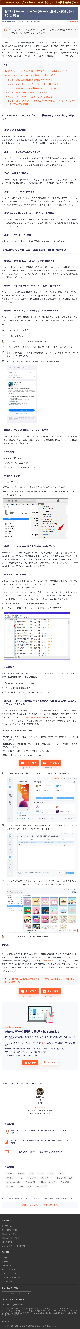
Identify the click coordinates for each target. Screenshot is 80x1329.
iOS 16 (61, 1174)
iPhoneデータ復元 (24, 1186)
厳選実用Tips (7, 1226)
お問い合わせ (7, 1265)
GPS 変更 (10, 1178)
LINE (20, 1178)
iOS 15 (51, 1174)
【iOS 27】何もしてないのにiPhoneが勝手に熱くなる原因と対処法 (36, 1152)
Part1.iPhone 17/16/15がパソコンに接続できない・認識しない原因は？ (36, 71)
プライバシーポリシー (10, 1273)
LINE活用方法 (7, 1242)
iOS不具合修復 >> (17, 1199)
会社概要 (5, 1257)
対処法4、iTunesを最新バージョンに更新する (27, 92)
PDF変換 (10, 1174)
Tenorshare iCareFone (34, 717)
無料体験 (32, 1062)
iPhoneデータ (46, 1178)
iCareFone (46, 960)
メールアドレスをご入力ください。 (16, 1293)
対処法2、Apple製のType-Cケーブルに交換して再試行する (33, 84)
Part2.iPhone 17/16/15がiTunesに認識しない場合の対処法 (30, 75)
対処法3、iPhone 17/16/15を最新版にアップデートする (32, 88)
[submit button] (28, 1293)
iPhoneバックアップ (48, 1182)
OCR (31, 1174)
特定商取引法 (7, 1281)
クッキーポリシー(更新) (11, 1277)
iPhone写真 (32, 1178)
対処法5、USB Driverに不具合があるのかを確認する (30, 96)
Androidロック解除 (13, 1182)
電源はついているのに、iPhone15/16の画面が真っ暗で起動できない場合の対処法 (39, 1131)
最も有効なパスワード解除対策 (13, 1246)
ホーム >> (7, 1199)
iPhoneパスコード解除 (64, 1178)
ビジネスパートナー (9, 1269)
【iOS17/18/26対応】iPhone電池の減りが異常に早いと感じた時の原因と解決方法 (39, 1141)
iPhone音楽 (65, 1182)
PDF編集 (21, 1174)
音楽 (43, 1042)
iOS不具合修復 (36, 22)
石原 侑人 (8, 22)
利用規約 (5, 1261)
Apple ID (10, 1186)
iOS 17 (41, 1174)
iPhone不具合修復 (9, 1234)
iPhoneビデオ (30, 1182)
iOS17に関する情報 (9, 1230)
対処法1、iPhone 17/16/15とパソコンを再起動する (30, 79)
